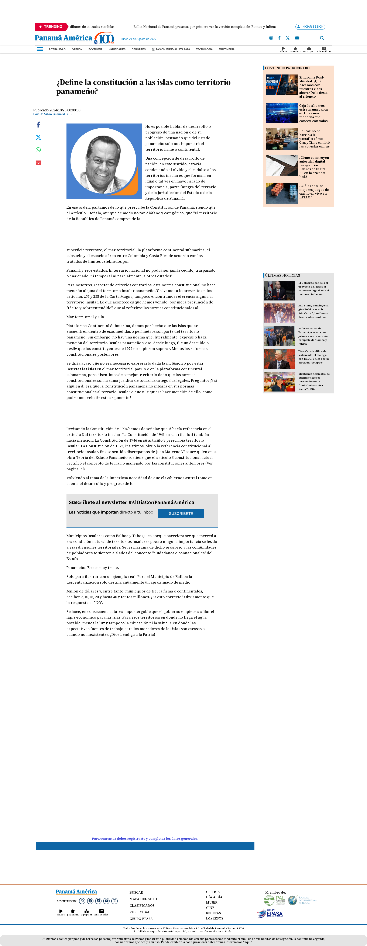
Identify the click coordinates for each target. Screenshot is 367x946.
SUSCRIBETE (181, 513)
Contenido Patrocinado (287, 68)
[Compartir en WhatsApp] (38, 151)
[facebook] (279, 38)
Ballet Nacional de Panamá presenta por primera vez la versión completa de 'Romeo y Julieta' (313, 336)
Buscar (136, 892)
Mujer (211, 902)
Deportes (139, 49)
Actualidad (57, 49)
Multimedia (227, 49)
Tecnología (204, 49)
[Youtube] (297, 38)
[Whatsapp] (82, 900)
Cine (210, 907)
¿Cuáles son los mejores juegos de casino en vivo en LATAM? (314, 191)
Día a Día (214, 897)
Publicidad (140, 912)
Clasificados (142, 905)
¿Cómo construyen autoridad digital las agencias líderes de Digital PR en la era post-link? (314, 167)
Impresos (214, 918)
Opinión (77, 49)
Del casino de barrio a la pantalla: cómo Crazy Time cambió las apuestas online (314, 139)
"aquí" (247, 942)
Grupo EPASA (141, 918)
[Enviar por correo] (38, 163)
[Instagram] (271, 38)
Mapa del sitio (143, 899)
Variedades (117, 49)
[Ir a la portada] (63, 39)
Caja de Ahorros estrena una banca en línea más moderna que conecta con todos (313, 113)
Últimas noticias (282, 275)
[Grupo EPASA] (270, 917)
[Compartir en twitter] (38, 137)
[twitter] (288, 38)
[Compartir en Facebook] (38, 124)
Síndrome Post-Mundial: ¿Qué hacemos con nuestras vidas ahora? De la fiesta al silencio (313, 87)
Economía (96, 49)
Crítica (213, 891)
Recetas (213, 913)
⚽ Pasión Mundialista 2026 (171, 49)
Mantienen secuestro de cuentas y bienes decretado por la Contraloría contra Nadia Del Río (314, 381)
